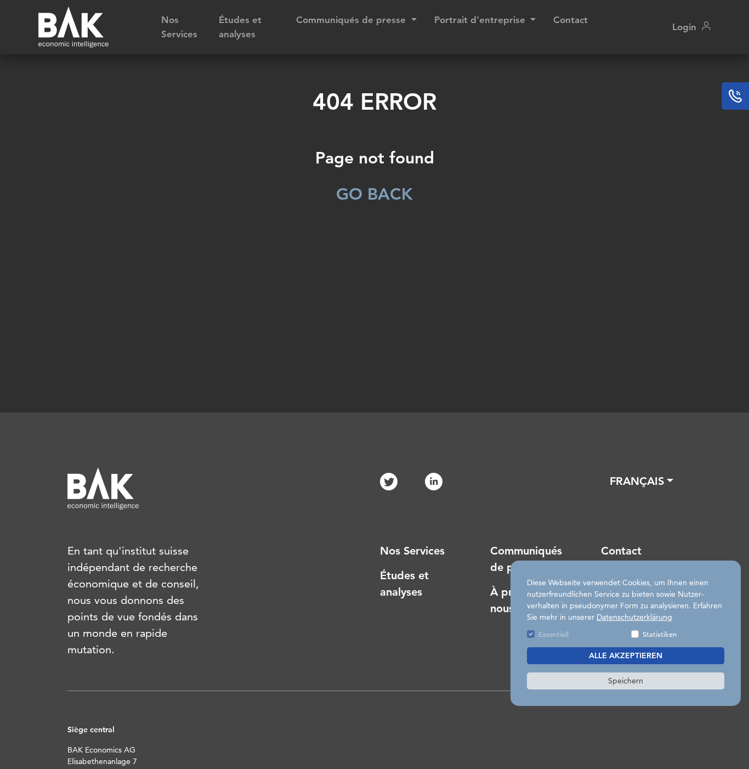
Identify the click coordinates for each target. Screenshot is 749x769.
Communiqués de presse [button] (352, 19)
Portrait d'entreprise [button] (481, 19)
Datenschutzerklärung (634, 617)
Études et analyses (240, 26)
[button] (642, 481)
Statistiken (660, 634)
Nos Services (179, 26)
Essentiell (553, 634)
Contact (570, 19)
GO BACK (374, 194)
